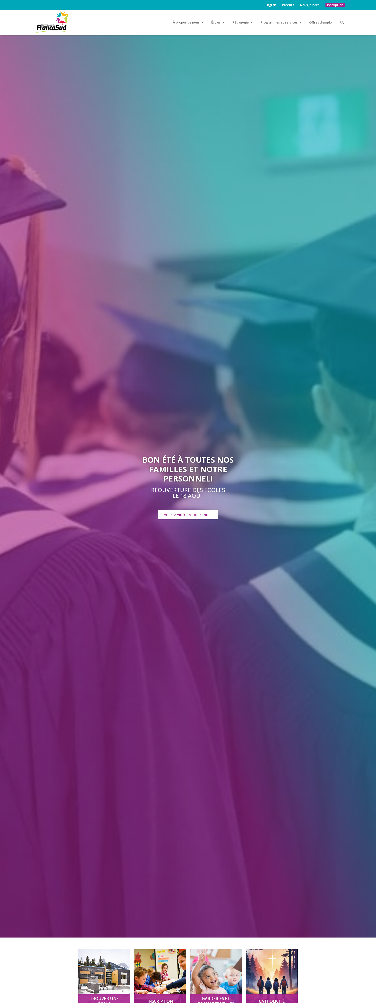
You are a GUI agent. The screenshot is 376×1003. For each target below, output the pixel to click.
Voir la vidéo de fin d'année (188, 515)
